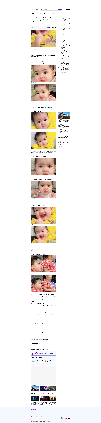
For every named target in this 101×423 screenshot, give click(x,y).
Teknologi (50, 11)
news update (33, 363)
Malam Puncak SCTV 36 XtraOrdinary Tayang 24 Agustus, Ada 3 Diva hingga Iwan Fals (43, 393)
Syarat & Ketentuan (33, 413)
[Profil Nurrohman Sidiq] (32, 27)
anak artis (43, 363)
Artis (42, 11)
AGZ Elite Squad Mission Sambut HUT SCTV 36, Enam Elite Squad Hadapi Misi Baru (35, 393)
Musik (47, 13)
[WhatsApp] (61, 418)
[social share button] (48, 27)
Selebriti (37, 13)
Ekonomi (39, 11)
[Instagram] (65, 418)
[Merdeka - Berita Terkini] (34, 9)
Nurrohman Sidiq (37, 27)
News (32, 11)
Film (44, 13)
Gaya (58, 11)
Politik (35, 11)
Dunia (56, 11)
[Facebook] (62, 418)
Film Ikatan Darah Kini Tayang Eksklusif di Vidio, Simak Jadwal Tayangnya (43, 402)
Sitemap (44, 413)
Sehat (61, 11)
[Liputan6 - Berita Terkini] (33, 409)
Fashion (54, 13)
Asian (50, 13)
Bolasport (65, 11)
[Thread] (69, 418)
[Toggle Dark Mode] (64, 9)
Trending (45, 11)
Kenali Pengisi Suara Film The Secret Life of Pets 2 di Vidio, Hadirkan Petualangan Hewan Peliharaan (35, 402)
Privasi (38, 413)
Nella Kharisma (44, 48)
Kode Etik (40, 413)
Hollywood (41, 13)
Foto (69, 11)
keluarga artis (48, 363)
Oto (53, 11)
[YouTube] (66, 418)
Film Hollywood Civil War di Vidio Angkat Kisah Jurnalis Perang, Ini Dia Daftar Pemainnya (52, 402)
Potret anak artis (53, 363)
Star (56, 13)
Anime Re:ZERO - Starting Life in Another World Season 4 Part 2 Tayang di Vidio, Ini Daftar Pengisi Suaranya (52, 393)
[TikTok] (68, 418)
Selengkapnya (64, 72)
